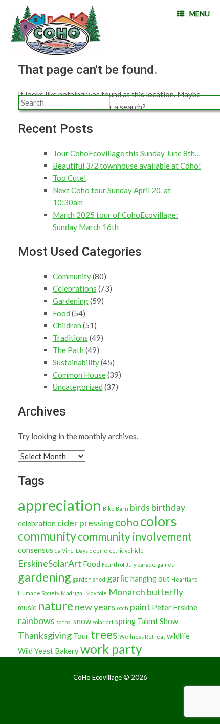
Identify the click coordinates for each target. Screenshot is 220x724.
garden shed (89, 579)
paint (140, 606)
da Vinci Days (71, 550)
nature (55, 605)
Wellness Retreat (142, 636)
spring (125, 621)
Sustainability (76, 362)
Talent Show (157, 621)
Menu (199, 13)
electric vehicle (124, 550)
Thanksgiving (45, 635)
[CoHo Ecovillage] (55, 30)
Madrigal (72, 593)
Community (72, 276)
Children (67, 325)
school (64, 621)
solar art (103, 621)
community (47, 536)
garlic (118, 578)
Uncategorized (78, 386)
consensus (35, 550)
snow (82, 621)
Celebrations (75, 288)
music (27, 607)
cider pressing (85, 522)
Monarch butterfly (145, 591)
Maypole (96, 593)
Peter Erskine (174, 607)
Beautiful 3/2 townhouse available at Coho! (127, 165)
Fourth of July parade (129, 564)
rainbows (36, 620)
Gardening (71, 300)
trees (104, 634)
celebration (37, 523)
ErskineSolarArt (49, 563)
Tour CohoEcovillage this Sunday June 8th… (127, 153)
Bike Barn (115, 508)
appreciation (59, 505)
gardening (44, 577)
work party (111, 649)
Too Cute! (69, 177)
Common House (79, 374)
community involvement (135, 536)
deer (96, 550)
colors (158, 521)
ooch (122, 608)
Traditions (70, 337)
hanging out (150, 578)
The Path (68, 350)
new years (95, 606)
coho (127, 522)
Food (61, 313)
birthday (168, 507)
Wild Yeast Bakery (48, 651)
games (165, 564)
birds (140, 507)
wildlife (178, 636)
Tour (81, 636)
